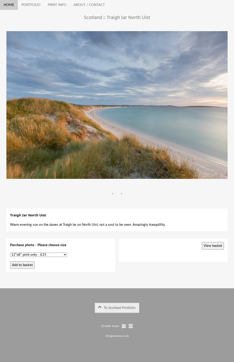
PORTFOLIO (30, 5)
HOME (9, 5)
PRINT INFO (57, 5)
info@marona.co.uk (117, 336)
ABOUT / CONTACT (89, 5)
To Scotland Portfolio (118, 308)
